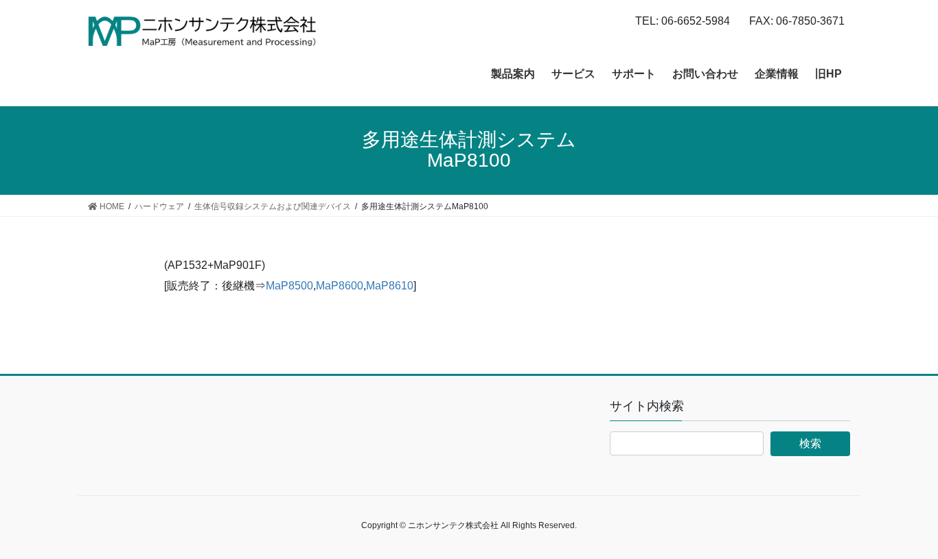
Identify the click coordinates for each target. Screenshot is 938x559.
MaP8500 (289, 286)
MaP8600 (339, 286)
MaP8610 (389, 286)
